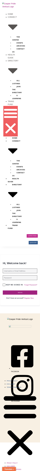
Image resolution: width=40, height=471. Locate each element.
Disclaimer (11, 384)
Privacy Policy (12, 381)
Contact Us (18, 50)
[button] (10, 121)
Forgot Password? (30, 285)
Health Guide (13, 180)
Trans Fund (13, 226)
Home (10, 14)
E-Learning (16, 97)
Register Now (29, 298)
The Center (16, 38)
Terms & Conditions (14, 387)
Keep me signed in (14, 285)
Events (20, 43)
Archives (21, 46)
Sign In (20, 292)
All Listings (16, 82)
